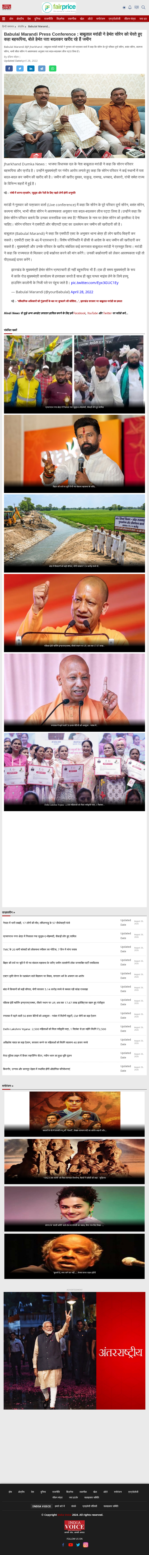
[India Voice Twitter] (78, 1546)
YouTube (92, 313)
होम (11, 19)
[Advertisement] (74, 1444)
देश (28, 19)
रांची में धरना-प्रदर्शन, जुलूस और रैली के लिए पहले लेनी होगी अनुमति (42, 192)
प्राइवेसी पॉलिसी (89, 1506)
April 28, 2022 (82, 291)
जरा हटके (143, 19)
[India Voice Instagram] (85, 1546)
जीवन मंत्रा (129, 19)
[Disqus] (74, 859)
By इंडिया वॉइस (11, 56)
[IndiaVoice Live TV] (137, 7)
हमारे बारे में (60, 1506)
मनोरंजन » (7, 1086)
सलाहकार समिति (91, 1497)
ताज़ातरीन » (8, 912)
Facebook (79, 313)
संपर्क (73, 1506)
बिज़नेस (60, 19)
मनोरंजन (100, 19)
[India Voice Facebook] (63, 1546)
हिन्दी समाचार (8, 26)
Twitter (107, 313)
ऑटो (90, 19)
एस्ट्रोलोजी (114, 19)
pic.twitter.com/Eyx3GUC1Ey (94, 282)
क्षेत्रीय (20, 19)
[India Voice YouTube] (70, 1546)
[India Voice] (6, 9)
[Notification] (130, 8)
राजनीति (48, 19)
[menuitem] (11, 18)
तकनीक (71, 19)
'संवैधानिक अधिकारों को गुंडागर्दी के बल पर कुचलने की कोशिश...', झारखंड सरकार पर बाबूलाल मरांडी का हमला (69, 301)
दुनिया (37, 19)
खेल (82, 19)
